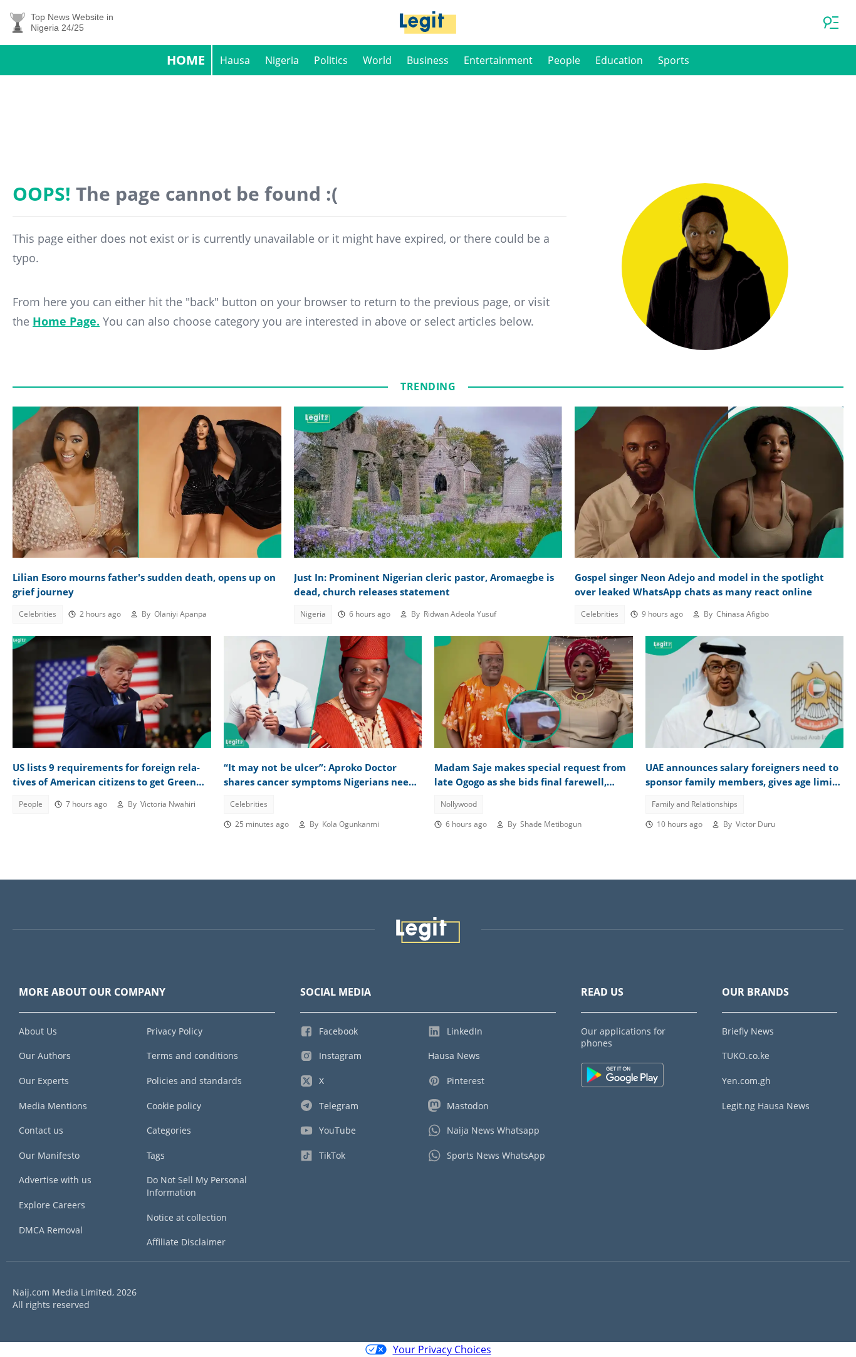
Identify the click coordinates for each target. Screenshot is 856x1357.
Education (619, 60)
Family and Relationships (695, 804)
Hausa (235, 60)
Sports (673, 60)
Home (186, 59)
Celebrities (37, 614)
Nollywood (459, 804)
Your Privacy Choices (442, 1349)
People (564, 60)
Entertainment (498, 60)
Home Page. (66, 321)
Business (428, 60)
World (377, 60)
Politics (331, 60)
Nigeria (282, 60)
